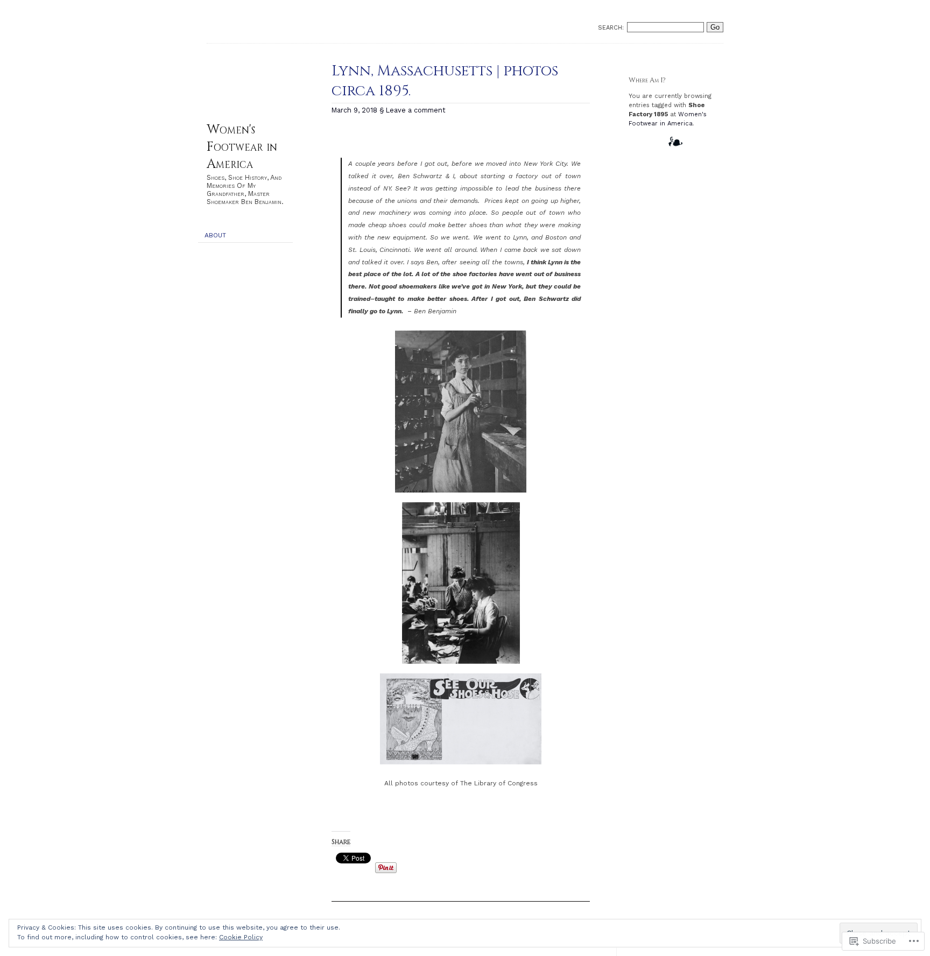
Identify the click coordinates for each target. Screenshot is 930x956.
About (215, 235)
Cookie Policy (241, 937)
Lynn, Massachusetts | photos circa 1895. (445, 81)
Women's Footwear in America (242, 147)
